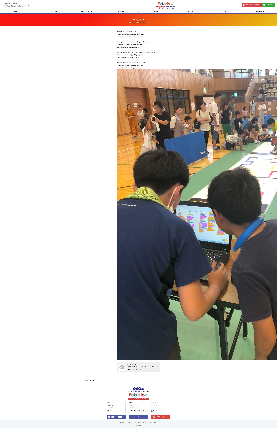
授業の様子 (121, 12)
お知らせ (190, 12)
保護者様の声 (154, 403)
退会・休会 (154, 405)
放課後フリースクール (86, 12)
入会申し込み (154, 408)
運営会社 (122, 423)
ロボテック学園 (152, 423)
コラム (225, 12)
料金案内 (156, 12)
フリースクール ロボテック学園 (136, 410)
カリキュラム (110, 405)
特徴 (108, 403)
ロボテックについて (17, 12)
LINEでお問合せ (270, 5)
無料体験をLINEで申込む (252, 5)
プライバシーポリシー (134, 408)
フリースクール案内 (52, 12)
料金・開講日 (110, 408)
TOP (130, 22)
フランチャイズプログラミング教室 (136, 423)
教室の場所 (109, 410)
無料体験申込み (260, 12)
